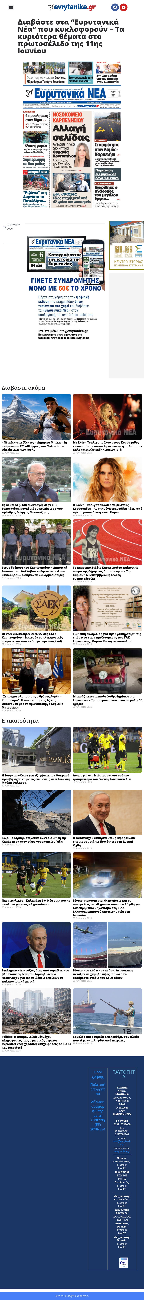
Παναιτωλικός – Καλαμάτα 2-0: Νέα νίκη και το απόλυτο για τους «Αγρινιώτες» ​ (36, 902)
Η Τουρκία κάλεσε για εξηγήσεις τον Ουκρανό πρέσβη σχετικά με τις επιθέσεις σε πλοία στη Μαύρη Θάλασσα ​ (36, 779)
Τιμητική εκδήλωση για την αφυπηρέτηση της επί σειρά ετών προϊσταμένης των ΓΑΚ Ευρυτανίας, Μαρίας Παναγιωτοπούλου (107, 637)
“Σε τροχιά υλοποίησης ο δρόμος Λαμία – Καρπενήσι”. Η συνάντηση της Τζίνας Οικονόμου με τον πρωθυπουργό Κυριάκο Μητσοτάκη (32, 701)
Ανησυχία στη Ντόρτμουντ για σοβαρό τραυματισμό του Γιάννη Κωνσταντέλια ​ (102, 777)
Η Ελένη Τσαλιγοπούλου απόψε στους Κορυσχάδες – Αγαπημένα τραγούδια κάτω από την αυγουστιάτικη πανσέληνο (107, 508)
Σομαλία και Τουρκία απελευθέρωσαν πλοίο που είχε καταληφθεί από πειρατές (106, 1038)
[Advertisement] (126, 325)
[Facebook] (115, 7)
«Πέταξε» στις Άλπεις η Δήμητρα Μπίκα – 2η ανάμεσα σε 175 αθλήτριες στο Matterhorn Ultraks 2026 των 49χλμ (34, 446)
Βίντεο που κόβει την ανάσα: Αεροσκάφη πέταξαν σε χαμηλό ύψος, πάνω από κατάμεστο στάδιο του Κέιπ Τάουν (103, 974)
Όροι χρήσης (98, 1074)
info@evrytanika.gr (122, 1143)
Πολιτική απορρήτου (97, 1089)
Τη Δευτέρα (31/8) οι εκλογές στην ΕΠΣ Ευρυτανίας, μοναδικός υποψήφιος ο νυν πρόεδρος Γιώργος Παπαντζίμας (32, 508)
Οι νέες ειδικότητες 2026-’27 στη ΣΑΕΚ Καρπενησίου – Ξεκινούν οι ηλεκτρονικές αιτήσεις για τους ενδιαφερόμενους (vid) (32, 637)
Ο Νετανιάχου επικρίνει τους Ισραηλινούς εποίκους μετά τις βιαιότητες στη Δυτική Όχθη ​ (104, 841)
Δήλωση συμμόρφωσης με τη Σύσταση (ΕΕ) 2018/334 (97, 1115)
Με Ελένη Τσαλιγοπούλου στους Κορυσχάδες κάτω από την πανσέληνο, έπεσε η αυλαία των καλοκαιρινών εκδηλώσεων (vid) (107, 446)
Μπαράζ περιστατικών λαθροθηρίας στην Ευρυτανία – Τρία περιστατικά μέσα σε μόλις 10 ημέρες (107, 700)
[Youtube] (123, 7)
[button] (11, 7)
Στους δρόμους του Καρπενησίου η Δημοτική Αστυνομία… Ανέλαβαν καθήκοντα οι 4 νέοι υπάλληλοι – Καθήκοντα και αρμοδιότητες (34, 571)
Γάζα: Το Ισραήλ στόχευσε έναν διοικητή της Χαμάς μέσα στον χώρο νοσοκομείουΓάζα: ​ (34, 839)
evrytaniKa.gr (122, 1151)
